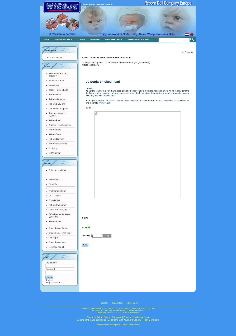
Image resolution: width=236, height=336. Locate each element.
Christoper (53, 237)
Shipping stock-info (58, 170)
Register (49, 280)
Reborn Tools (55, 134)
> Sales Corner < (56, 80)
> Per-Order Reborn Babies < (58, 74)
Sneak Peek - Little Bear (60, 233)
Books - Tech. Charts (58, 90)
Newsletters (54, 179)
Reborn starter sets (57, 99)
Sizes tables (54, 200)
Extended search (56, 247)
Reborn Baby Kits (57, 104)
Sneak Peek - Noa (57, 242)
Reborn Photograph (58, 205)
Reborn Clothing (56, 139)
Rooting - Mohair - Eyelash (57, 114)
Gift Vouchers (55, 153)
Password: (50, 269)
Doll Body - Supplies (58, 108)
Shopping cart (50, 50)
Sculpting (53, 148)
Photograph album (57, 191)
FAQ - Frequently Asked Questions (59, 215)
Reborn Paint (55, 120)
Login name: (51, 263)
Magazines (54, 85)
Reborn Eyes (55, 130)
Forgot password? (53, 282)
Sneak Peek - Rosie (58, 228)
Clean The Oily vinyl (58, 210)
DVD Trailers (55, 196)
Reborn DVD (55, 94)
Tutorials (53, 184)
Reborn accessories (58, 144)
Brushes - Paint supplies (60, 125)
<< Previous (187, 52)
